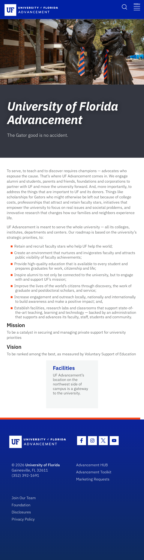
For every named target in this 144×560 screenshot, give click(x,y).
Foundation (21, 504)
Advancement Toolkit (93, 471)
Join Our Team (24, 497)
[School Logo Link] (38, 442)
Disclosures (21, 512)
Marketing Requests (93, 479)
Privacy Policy (23, 519)
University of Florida (42, 464)
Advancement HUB (92, 464)
